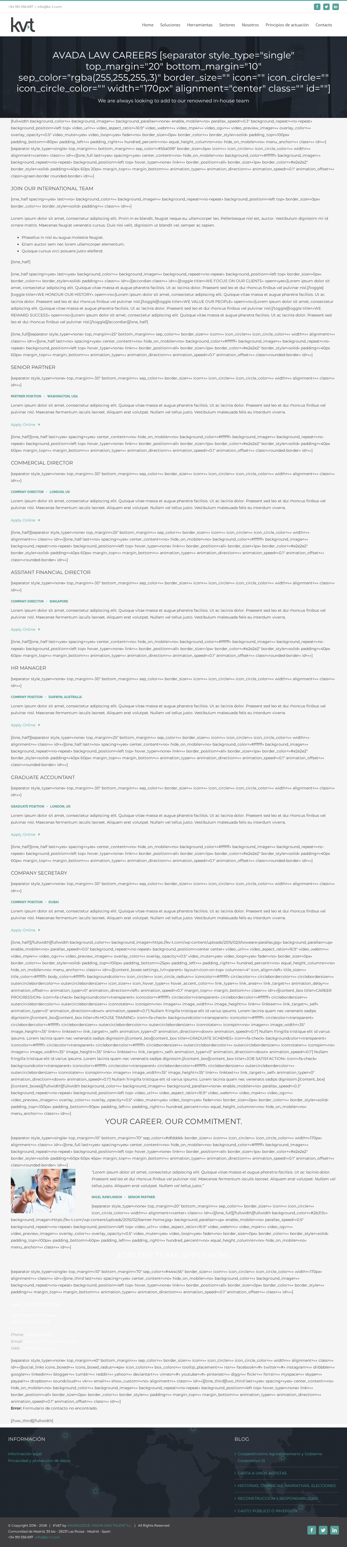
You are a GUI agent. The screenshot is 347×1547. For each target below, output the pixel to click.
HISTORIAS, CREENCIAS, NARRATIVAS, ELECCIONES (287, 1485)
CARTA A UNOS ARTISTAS (262, 1473)
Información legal (25, 1453)
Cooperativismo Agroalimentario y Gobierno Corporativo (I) (280, 1457)
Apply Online (24, 424)
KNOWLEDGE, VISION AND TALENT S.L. (99, 1525)
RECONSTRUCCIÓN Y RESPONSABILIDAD (278, 1498)
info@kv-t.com (49, 7)
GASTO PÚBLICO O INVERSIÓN (267, 1510)
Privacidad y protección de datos (39, 1460)
